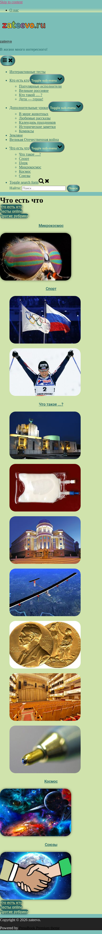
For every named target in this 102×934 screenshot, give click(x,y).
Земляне (16, 135)
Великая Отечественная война (34, 140)
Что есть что (19, 148)
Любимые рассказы (35, 118)
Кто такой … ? (30, 95)
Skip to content (11, 2)
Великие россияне (34, 90)
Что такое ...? (51, 404)
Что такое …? (30, 154)
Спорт (24, 159)
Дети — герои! (31, 99)
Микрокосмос (30, 167)
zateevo (6, 41)
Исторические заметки (37, 127)
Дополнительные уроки (28, 108)
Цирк (23, 163)
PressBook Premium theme (39, 928)
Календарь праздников (37, 122)
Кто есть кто (19, 80)
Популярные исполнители (40, 86)
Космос (25, 171)
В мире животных (33, 114)
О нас (14, 10)
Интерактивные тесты (27, 72)
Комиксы (26, 131)
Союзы (24, 176)
